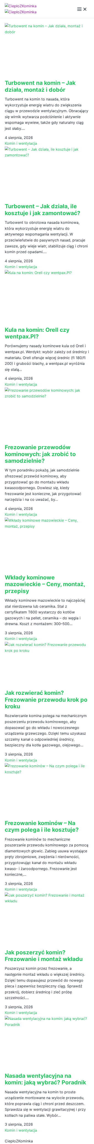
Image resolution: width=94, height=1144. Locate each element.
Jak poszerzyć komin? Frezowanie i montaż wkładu (44, 955)
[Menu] (82, 9)
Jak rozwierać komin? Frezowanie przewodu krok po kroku (46, 699)
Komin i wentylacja (21, 143)
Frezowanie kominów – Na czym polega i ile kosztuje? (42, 826)
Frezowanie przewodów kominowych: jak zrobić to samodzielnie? (40, 454)
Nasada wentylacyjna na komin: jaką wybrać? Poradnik (45, 1079)
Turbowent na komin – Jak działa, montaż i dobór (40, 86)
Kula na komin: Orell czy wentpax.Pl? (37, 333)
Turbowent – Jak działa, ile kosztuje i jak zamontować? (42, 209)
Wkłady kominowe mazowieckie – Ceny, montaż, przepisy (45, 584)
